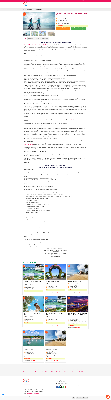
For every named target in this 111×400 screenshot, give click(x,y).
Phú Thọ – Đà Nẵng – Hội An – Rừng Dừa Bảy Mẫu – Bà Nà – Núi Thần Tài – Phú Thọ (77, 314)
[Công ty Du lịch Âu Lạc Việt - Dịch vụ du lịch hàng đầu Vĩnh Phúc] (27, 5)
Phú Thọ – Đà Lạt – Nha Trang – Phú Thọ (32, 282)
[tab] (25, 38)
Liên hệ (82, 5)
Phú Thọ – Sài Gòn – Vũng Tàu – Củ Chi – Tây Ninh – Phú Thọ (33, 349)
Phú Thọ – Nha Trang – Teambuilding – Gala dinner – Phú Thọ (55, 349)
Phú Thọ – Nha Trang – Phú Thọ (75, 281)
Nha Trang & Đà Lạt (37, 372)
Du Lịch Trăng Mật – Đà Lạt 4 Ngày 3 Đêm (32, 314)
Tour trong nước (44, 5)
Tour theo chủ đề (64, 5)
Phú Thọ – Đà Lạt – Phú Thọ (52, 281)
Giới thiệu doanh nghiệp (42, 38)
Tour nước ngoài (54, 5)
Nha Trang (82, 68)
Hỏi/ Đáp (25, 371)
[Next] (53, 21)
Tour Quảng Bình (55, 371)
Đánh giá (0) (31, 38)
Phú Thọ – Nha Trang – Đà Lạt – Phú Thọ (54, 314)
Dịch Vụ (72, 5)
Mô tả (24, 38)
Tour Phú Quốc (46, 371)
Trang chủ (35, 5)
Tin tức (77, 5)
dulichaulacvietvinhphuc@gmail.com (32, 393)
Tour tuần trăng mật (38, 9)
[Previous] (25, 21)
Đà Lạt (70, 119)
